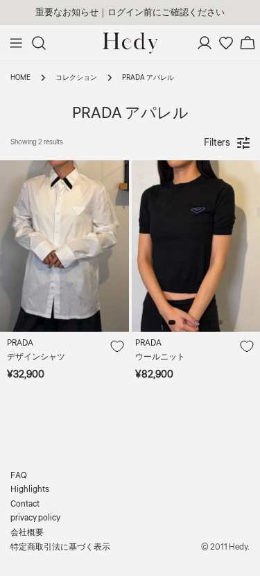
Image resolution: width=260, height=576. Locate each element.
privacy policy (35, 518)
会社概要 (27, 533)
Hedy (238, 547)
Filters (217, 143)
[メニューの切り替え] (16, 43)
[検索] (39, 43)
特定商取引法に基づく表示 (60, 547)
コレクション (76, 77)
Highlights (29, 489)
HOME (20, 77)
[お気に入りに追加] (116, 347)
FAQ (18, 476)
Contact (25, 504)
